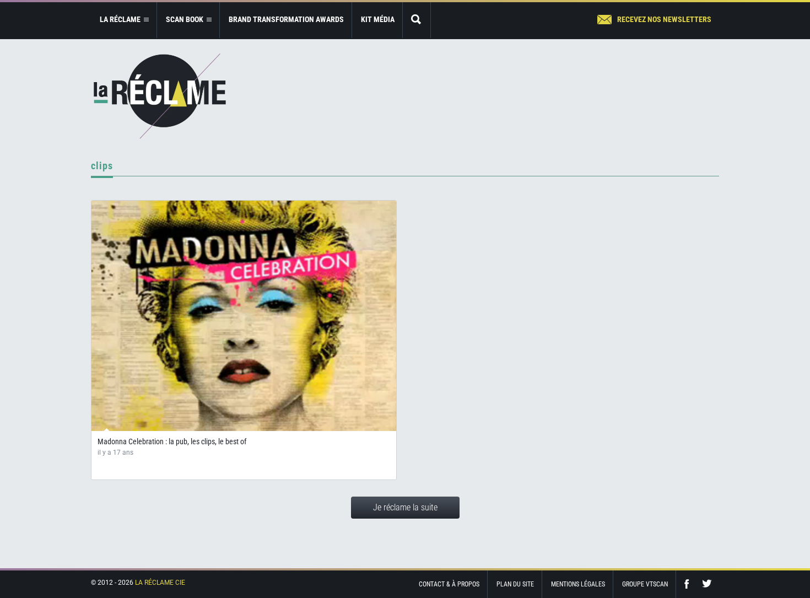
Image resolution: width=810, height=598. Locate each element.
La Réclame (160, 96)
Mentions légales (578, 584)
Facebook (689, 584)
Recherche (416, 20)
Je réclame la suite (405, 507)
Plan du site (515, 584)
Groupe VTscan (645, 584)
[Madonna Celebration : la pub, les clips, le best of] (243, 316)
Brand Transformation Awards (286, 19)
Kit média (378, 19)
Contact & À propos (449, 584)
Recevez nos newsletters (664, 19)
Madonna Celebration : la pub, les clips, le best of (172, 441)
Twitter (707, 584)
